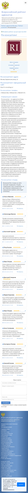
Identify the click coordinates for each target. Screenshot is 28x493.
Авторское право (5, 461)
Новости (3, 425)
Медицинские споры (6, 441)
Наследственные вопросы (8, 446)
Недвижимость (5, 448)
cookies (8, 481)
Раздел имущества (6, 443)
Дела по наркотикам (6, 476)
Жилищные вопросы (6, 452)
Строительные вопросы (7, 451)
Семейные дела (5, 449)
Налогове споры (5, 474)
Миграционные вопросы (7, 471)
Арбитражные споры (6, 435)
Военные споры (5, 432)
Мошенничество (5, 473)
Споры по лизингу (6, 468)
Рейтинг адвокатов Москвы (9, 26)
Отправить (6, 402)
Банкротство (4, 436)
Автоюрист (4, 430)
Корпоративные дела (6, 465)
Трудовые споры (5, 429)
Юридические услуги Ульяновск (9, 424)
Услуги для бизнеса (6, 458)
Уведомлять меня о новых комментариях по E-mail (14, 405)
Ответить (20, 208)
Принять (21, 484)
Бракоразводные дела (7, 442)
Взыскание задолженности (8, 454)
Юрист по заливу (5, 464)
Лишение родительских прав (8, 470)
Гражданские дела (5, 438)
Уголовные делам (5, 445)
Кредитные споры (6, 467)
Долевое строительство (7, 463)
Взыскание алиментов (7, 433)
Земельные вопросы (6, 439)
